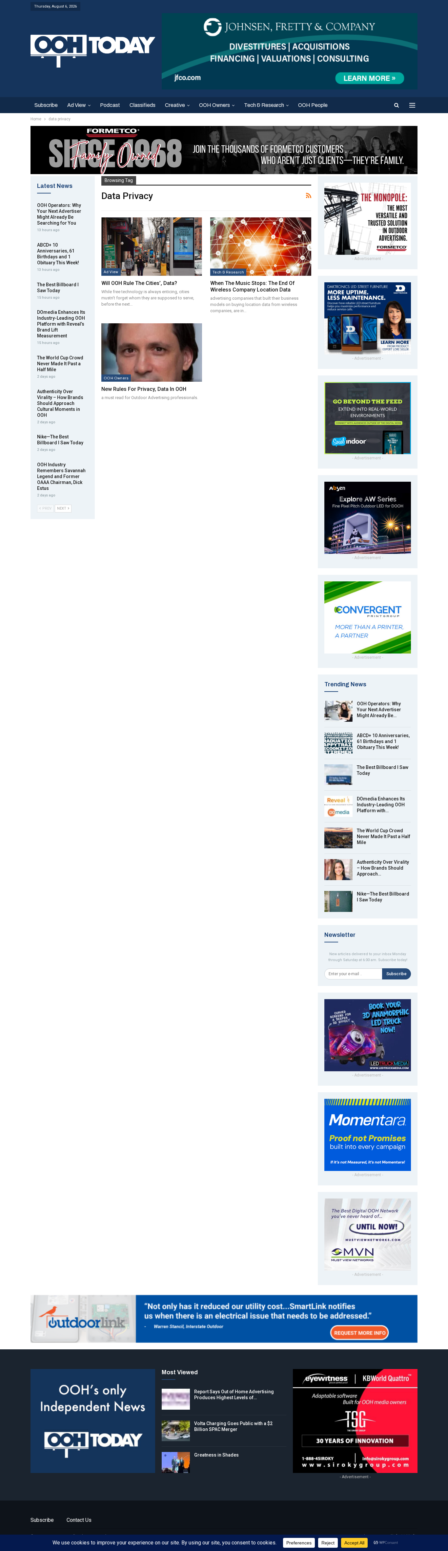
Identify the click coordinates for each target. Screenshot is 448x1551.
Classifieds (142, 105)
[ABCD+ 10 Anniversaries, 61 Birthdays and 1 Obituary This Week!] (338, 743)
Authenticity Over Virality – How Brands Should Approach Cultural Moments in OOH (60, 403)
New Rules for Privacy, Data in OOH (143, 389)
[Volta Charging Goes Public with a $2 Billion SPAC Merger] (176, 1430)
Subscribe (46, 105)
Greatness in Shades (216, 1455)
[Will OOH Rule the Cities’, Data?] (151, 246)
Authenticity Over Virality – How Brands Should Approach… (383, 867)
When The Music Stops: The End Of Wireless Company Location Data (252, 286)
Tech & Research (264, 105)
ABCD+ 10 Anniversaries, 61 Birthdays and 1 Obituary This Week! (383, 741)
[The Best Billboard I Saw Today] (338, 774)
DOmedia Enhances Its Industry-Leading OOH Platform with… (381, 804)
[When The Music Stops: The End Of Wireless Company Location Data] (260, 246)
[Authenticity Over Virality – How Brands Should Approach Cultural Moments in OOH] (338, 869)
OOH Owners (214, 105)
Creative (175, 105)
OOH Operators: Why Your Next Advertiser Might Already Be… (379, 709)
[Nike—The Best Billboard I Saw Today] (338, 901)
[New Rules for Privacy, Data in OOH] (151, 352)
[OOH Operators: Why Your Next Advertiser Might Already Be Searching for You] (338, 711)
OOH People (313, 105)
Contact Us (79, 1520)
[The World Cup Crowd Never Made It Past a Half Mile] (338, 838)
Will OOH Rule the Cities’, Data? (139, 283)
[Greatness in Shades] (176, 1462)
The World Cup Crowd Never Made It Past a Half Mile (383, 836)
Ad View (76, 105)
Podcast (110, 105)
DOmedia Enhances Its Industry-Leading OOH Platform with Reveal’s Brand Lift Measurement (61, 324)
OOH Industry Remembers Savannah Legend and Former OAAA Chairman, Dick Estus (61, 476)
